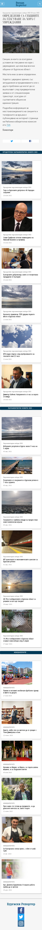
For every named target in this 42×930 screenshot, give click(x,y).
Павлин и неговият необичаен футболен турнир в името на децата (21, 691)
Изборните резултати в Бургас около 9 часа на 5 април (20, 447)
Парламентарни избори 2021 (13, 443)
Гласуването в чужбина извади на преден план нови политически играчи (20, 520)
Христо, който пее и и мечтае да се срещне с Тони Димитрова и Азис (20, 731)
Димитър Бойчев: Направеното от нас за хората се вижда (20, 395)
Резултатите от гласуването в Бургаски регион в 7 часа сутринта (20, 481)
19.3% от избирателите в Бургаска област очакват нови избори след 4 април (18, 639)
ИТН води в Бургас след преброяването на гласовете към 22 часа (18, 355)
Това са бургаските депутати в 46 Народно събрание (18, 191)
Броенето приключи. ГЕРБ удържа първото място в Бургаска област (19, 315)
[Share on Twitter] (12, 141)
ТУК (8, 125)
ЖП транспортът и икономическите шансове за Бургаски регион (20, 560)
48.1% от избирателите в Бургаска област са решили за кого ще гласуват (19, 600)
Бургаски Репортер (21, 904)
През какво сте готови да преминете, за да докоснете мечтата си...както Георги (19, 807)
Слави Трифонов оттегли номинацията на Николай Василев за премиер (18, 238)
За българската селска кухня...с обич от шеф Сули (19, 849)
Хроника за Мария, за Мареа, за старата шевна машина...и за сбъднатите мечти (20, 768)
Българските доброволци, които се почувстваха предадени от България (20, 275)
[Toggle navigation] (2, 3)
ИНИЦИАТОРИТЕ (9, 688)
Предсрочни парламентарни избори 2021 (17, 187)
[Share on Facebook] (30, 141)
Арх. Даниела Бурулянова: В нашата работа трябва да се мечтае (19, 885)
